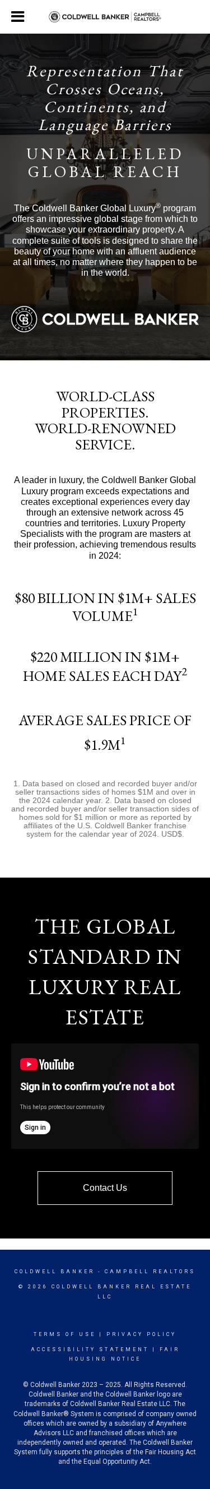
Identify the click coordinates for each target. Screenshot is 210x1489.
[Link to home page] (105, 17)
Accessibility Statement (90, 1349)
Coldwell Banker (55, 1271)
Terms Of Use (65, 1334)
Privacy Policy (141, 1334)
